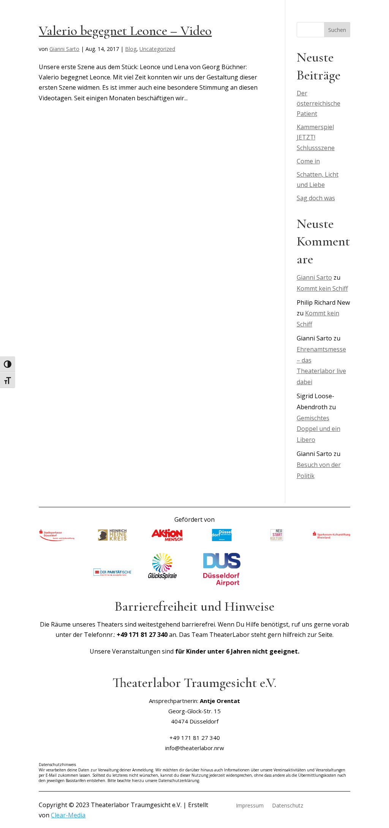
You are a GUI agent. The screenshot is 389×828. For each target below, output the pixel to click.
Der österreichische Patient (318, 103)
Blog (130, 48)
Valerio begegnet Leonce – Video (125, 30)
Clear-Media (68, 815)
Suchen (337, 29)
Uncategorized (157, 48)
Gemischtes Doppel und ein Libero (318, 429)
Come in (308, 161)
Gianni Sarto (64, 48)
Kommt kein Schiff (322, 288)
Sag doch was (316, 198)
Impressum (250, 806)
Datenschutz (287, 806)
